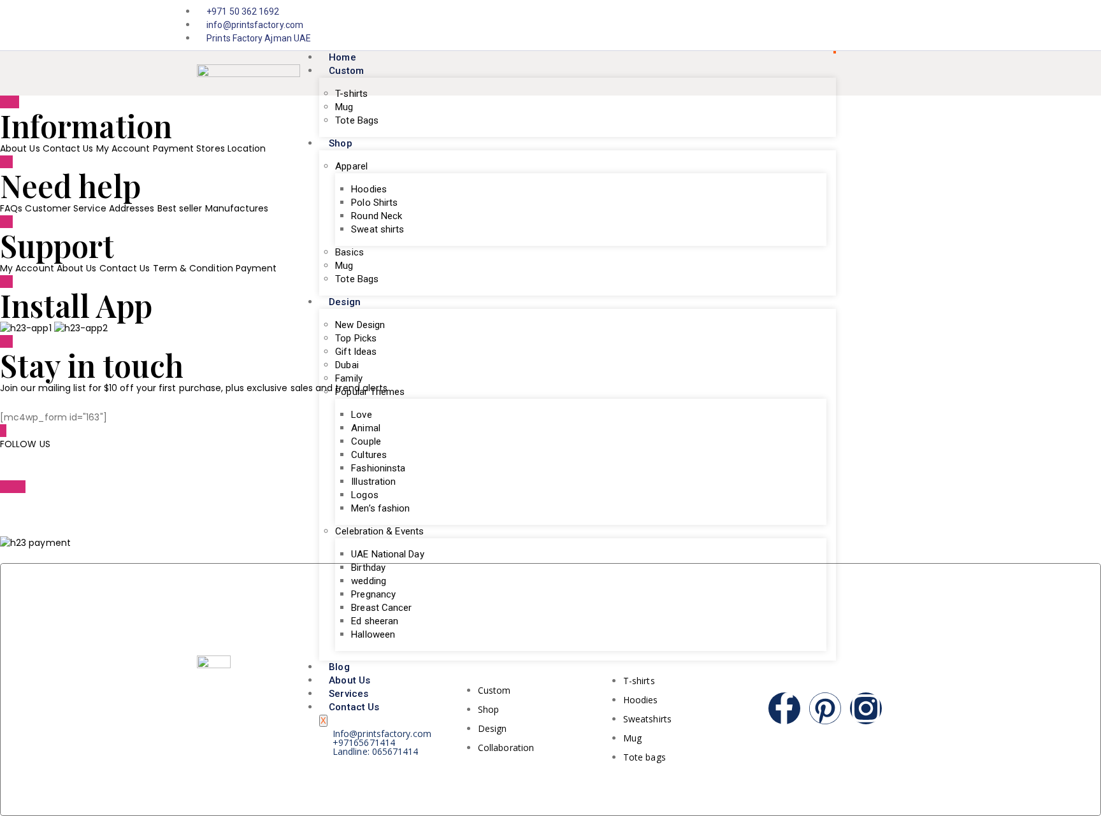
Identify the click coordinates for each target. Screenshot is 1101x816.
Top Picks (356, 338)
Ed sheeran (374, 621)
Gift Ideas (356, 351)
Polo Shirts (374, 202)
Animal (365, 428)
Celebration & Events (379, 531)
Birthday (368, 567)
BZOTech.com (174, 500)
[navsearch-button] (891, 73)
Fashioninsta (378, 468)
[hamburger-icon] (834, 52)
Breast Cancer (381, 607)
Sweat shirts (377, 229)
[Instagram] (896, 25)
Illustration (373, 481)
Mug (344, 107)
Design (344, 302)
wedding (368, 581)
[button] (35, 542)
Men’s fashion (380, 508)
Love (361, 414)
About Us (349, 680)
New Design (360, 325)
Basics (349, 252)
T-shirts (351, 93)
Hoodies (369, 189)
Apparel (351, 166)
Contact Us (354, 707)
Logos (364, 495)
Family (348, 378)
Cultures (369, 455)
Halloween (373, 634)
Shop (340, 143)
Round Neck (376, 216)
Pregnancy (373, 594)
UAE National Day (387, 554)
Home (342, 57)
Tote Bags (356, 120)
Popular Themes (370, 391)
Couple (365, 441)
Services (348, 693)
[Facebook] (883, 25)
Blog (339, 667)
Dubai (346, 365)
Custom (346, 70)
